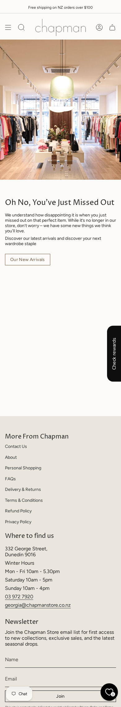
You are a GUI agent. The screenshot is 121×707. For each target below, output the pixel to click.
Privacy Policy (18, 521)
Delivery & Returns (23, 489)
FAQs (10, 479)
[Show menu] (8, 27)
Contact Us (16, 446)
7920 (27, 597)
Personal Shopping (23, 468)
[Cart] (112, 27)
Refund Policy (18, 511)
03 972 (13, 597)
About (11, 457)
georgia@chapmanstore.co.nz (38, 605)
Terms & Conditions (24, 500)
